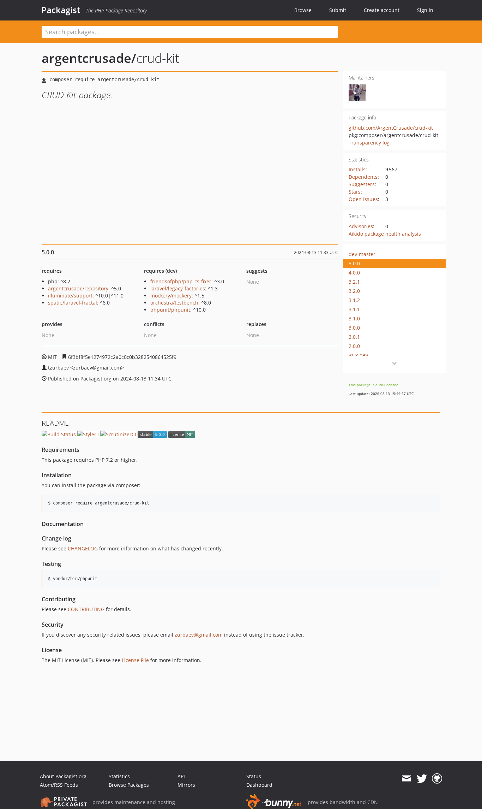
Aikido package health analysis (385, 233)
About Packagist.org (63, 776)
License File (135, 660)
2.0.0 (354, 346)
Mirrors (186, 784)
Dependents (363, 176)
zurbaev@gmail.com (199, 634)
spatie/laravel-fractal (72, 302)
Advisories (361, 226)
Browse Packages (129, 784)
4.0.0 (354, 272)
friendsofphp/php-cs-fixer (180, 281)
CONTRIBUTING (86, 609)
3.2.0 (354, 291)
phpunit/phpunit (170, 309)
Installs (357, 169)
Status (253, 776)
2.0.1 (354, 336)
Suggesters (362, 184)
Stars (355, 191)
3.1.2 (354, 300)
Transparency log (369, 142)
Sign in (425, 10)
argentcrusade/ (89, 58)
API (181, 776)
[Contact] (406, 778)
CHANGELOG (83, 548)
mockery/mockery (171, 295)
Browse (303, 10)
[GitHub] (437, 778)
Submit (337, 10)
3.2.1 (354, 281)
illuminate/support (70, 295)
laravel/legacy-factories (177, 288)
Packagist (60, 10)
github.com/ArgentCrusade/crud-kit (391, 127)
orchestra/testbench (174, 302)
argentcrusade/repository (78, 288)
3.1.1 (354, 309)
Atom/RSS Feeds (59, 784)
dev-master (362, 254)
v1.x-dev (358, 355)
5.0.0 (354, 263)
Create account (381, 10)
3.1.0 (354, 318)
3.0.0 (354, 327)
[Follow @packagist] (422, 778)
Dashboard (259, 784)
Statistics (119, 776)
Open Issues (363, 199)
